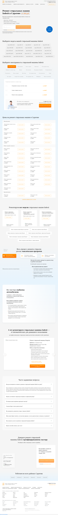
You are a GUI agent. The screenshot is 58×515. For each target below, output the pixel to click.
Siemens (46, 493)
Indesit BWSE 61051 (11, 44)
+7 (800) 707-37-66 (51, 2)
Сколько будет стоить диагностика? (14, 406)
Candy (14, 493)
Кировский (33, 477)
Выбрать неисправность (19, 4)
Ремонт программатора (34, 179)
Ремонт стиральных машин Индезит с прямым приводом (29, 240)
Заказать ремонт (21, 124)
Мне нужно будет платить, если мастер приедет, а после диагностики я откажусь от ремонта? (28, 416)
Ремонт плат (32, 174)
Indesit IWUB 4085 (28, 47)
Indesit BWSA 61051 (37, 47)
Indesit (3, 492)
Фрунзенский (26, 477)
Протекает (37, 66)
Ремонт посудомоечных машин (9, 488)
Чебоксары (47, 504)
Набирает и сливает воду (10, 69)
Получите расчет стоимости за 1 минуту (37, 366)
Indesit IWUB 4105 (9, 50)
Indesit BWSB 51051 (38, 50)
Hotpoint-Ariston (48, 492)
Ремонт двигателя (7, 170)
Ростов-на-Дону (48, 501)
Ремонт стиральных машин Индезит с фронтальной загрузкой (39, 233)
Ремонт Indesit (5, 487)
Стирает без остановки (18, 76)
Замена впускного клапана (35, 166)
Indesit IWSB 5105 (47, 47)
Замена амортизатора (7, 161)
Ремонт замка (32, 170)
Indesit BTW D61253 (9, 53)
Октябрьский (19, 477)
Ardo (46, 496)
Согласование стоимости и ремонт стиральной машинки (29, 256)
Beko (3, 496)
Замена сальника (33, 137)
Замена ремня (32, 141)
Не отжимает (20, 66)
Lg (24, 492)
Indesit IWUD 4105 (29, 50)
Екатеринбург (15, 501)
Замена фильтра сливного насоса (9, 124)
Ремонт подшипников (8, 179)
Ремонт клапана (6, 174)
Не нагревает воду (45, 66)
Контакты (42, 4)
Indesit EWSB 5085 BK (19, 50)
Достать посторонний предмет (35, 157)
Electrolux (4, 493)
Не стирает (9, 76)
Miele (35, 493)
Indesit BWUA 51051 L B (37, 53)
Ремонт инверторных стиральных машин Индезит (40, 236)
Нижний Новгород (27, 501)
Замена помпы (6, 141)
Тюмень (3, 505)
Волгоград (36, 504)
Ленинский (45, 477)
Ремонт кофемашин (35, 488)
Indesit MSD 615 (28, 44)
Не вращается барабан (38, 69)
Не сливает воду (12, 66)
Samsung (36, 492)
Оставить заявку (8, 217)
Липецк (35, 505)
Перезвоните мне (52, 4)
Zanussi (25, 493)
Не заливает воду (32, 73)
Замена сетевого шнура (34, 128)
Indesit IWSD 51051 (19, 47)
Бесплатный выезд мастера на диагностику (10, 256)
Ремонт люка (32, 183)
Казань (3, 501)
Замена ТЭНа (6, 157)
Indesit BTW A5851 (46, 44)
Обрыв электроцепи (7, 183)
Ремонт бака (6, 194)
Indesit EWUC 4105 (47, 53)
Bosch (14, 492)
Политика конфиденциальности (30, 508)
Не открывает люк (29, 76)
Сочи (14, 505)
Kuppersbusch (26, 496)
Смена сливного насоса (17, 90)
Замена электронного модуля (35, 161)
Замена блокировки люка (8, 166)
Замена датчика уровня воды (35, 124)
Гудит (50, 73)
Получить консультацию (45, 105)
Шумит (20, 69)
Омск (14, 504)
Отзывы (36, 4)
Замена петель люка (33, 194)
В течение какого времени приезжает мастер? (16, 401)
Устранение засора (7, 137)
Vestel (3, 497)
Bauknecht (15, 497)
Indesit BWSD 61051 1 (50, 56)
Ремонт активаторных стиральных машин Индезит (18, 236)
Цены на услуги (29, 4)
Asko (35, 496)
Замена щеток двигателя (34, 148)
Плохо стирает (16, 73)
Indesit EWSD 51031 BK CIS (18, 56)
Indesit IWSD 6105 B (7, 56)
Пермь (25, 504)
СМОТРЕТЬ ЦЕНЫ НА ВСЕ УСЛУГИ (29, 199)
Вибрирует (38, 76)
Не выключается (48, 69)
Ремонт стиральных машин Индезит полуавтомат (19, 229)
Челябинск (4, 504)
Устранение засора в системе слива (19, 85)
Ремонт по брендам (6, 4)
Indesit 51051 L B (28, 53)
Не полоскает (28, 69)
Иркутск (46, 505)
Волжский (39, 477)
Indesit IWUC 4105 (37, 44)
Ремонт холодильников (24, 488)
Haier (14, 496)
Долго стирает (28, 66)
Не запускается (42, 73)
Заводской (13, 477)
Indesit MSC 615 (20, 44)
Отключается (7, 73)
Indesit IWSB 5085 (10, 47)
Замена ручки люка (7, 187)
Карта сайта (4, 510)
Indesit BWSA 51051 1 (39, 56)
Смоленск (25, 505)
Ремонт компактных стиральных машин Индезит (16, 233)
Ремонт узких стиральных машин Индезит (39, 229)
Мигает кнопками (47, 76)
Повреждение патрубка (8, 132)
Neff (24, 497)
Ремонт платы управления (17, 94)
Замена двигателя (33, 132)
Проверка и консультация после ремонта (49, 256)
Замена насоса (6, 128)
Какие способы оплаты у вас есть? (14, 425)
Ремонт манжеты (7, 148)
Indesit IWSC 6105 (48, 50)
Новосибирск (36, 501)
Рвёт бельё (24, 73)
